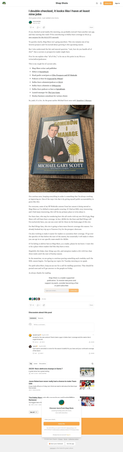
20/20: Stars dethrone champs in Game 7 (46, 369)
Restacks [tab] (40, 318)
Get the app (70, 444)
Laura (34, 346)
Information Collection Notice (61, 429)
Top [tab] (31, 363)
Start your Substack (57, 444)
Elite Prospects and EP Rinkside (64, 75)
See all (32, 412)
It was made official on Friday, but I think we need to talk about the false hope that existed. (53, 387)
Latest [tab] (35, 363)
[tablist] (36, 318)
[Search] (97, 3)
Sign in (117, 3)
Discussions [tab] (42, 363)
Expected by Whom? (55, 78)
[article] (61, 372)
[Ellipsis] (93, 334)
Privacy (60, 439)
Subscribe (108, 3)
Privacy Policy (75, 429)
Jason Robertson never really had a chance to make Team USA (52, 382)
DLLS (60, 82)
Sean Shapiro (37, 21)
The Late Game (54, 92)
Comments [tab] (33, 318)
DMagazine (56, 85)
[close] (78, 400)
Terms (65, 439)
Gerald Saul (36, 335)
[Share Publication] (101, 3)
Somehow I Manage (84, 100)
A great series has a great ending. (39, 371)
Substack (52, 448)
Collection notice (73, 439)
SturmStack (44, 71)
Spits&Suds (60, 89)
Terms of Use (70, 428)
